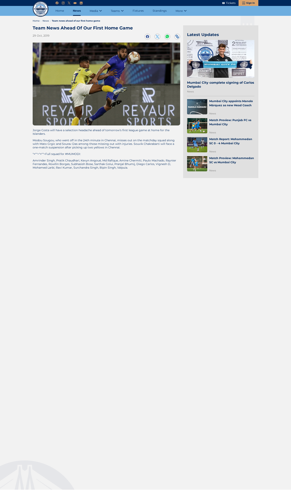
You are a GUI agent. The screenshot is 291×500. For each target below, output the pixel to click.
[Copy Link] (177, 37)
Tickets (231, 3)
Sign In (250, 2)
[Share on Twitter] (157, 37)
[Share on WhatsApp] (167, 37)
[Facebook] (57, 3)
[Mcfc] (40, 9)
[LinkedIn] (81, 3)
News (190, 91)
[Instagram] (63, 3)
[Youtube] (75, 3)
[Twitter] (69, 3)
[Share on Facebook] (147, 37)
